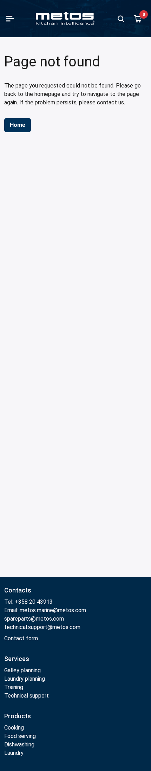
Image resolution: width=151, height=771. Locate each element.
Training (13, 687)
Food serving (20, 736)
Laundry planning (24, 678)
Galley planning (22, 670)
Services (16, 658)
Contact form (21, 638)
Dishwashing (19, 744)
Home (17, 125)
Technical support (26, 695)
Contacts (17, 590)
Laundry (14, 753)
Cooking (14, 727)
